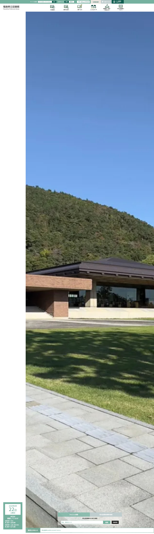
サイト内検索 (33, 2)
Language (96, 2)
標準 (66, 2)
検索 (54, 2)
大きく (71, 2)
